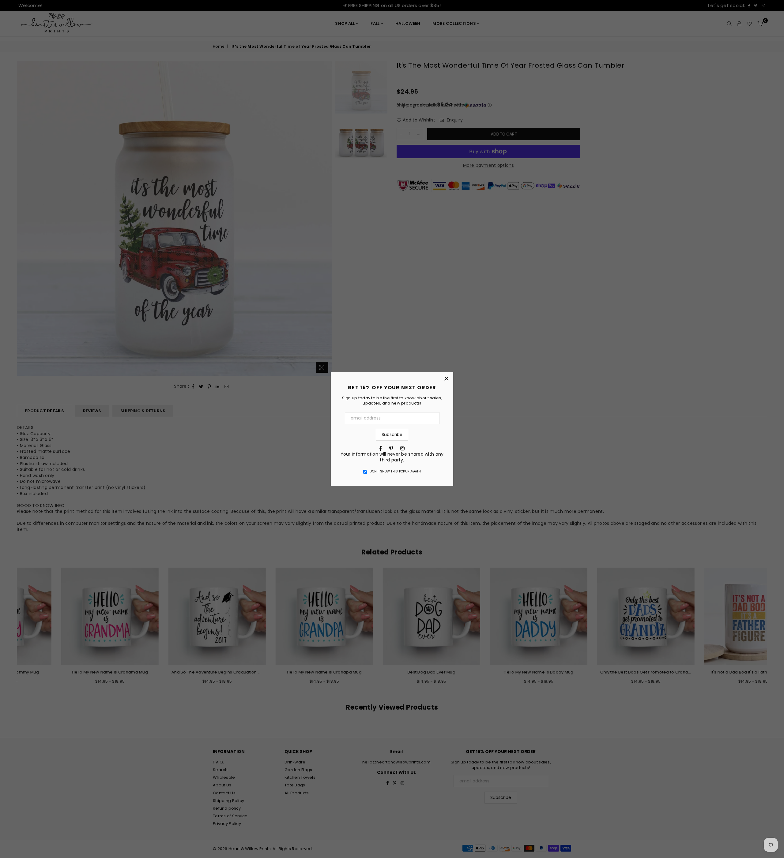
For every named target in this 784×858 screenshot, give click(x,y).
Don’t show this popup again (395, 471)
